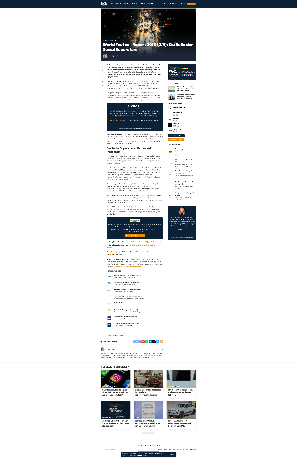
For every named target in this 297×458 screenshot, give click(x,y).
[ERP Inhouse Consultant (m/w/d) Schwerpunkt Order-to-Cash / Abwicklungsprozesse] (170, 163)
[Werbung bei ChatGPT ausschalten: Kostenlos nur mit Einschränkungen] (149, 410)
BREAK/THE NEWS (107, 386)
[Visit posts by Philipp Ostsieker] (105, 56)
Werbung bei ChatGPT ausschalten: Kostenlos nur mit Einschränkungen (148, 423)
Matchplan (159, 355)
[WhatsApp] (176, 4)
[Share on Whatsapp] (102, 78)
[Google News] (165, 4)
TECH (137, 417)
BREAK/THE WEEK (107, 417)
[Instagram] (166, 4)
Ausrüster (110, 209)
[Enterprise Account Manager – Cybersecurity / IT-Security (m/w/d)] (170, 196)
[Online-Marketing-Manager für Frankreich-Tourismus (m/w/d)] (109, 283)
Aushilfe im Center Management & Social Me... (127, 303)
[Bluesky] (180, 4)
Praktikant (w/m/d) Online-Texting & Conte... (127, 323)
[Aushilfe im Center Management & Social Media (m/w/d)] (109, 304)
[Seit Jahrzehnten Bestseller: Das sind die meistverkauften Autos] (149, 379)
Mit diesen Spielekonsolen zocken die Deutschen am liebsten (180, 392)
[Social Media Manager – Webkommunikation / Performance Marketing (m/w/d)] (109, 290)
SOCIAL (114, 40)
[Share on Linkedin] (102, 81)
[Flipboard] (170, 4)
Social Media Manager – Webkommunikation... (127, 289)
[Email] (161, 341)
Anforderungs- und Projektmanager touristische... (128, 275)
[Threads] (178, 4)
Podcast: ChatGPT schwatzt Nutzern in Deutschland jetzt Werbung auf (115, 423)
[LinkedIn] (168, 4)
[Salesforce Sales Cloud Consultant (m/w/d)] (170, 185)
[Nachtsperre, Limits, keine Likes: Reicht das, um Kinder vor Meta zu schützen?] (115, 379)
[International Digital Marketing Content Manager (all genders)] (109, 297)
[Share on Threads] (102, 85)
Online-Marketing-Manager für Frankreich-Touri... (128, 282)
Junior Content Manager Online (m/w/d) (126, 310)
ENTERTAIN (171, 386)
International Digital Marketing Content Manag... (128, 296)
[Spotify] (172, 4)
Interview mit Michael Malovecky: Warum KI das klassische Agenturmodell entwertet (186, 96)
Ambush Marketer (119, 209)
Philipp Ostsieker (114, 56)
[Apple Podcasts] (174, 4)
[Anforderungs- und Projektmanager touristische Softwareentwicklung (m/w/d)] (109, 276)
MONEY (107, 40)
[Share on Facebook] (102, 70)
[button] (171, 454)
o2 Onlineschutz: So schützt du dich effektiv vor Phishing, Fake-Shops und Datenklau (185, 88)
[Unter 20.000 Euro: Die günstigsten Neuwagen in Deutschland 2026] (181, 410)
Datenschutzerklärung (136, 128)
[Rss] (182, 4)
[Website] (160, 349)
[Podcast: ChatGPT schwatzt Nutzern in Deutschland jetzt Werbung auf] (115, 410)
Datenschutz (141, 455)
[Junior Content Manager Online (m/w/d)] (109, 311)
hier (111, 254)
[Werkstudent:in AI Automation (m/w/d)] (109, 317)
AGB (150, 128)
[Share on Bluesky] (102, 89)
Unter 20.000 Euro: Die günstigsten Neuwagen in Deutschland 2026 (180, 423)
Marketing (115, 335)
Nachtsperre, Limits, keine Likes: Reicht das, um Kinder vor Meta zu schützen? (115, 392)
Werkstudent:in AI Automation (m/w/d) (125, 317)
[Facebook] (163, 4)
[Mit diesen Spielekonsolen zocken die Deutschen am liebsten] (181, 379)
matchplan (123, 335)
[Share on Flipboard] (102, 74)
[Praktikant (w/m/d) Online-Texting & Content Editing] (109, 324)
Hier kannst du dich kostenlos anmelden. (127, 266)
